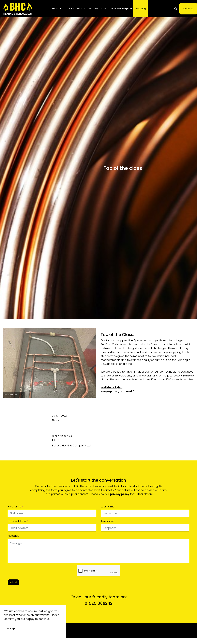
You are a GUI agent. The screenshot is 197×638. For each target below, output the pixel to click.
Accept (11, 628)
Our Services (75, 8)
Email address (18, 521)
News (55, 420)
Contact (188, 8)
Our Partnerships (119, 8)
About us (56, 8)
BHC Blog (140, 8)
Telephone (107, 521)
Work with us (96, 8)
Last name (108, 506)
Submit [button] (13, 582)
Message (13, 536)
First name (15, 506)
